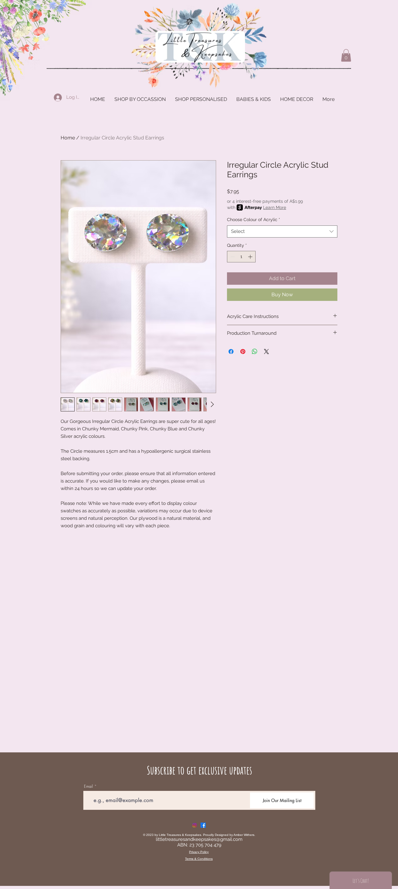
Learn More (274, 207)
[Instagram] (194, 825)
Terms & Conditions (199, 858)
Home (68, 138)
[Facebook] (203, 825)
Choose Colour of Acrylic (253, 219)
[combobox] (282, 231)
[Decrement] (232, 256)
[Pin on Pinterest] (243, 351)
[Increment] (251, 256)
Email (88, 786)
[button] (346, 55)
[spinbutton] (241, 256)
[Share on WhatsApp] (254, 351)
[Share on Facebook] (231, 351)
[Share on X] (266, 351)
